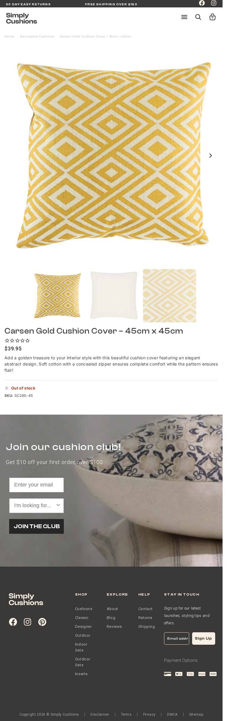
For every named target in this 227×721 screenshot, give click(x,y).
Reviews (114, 626)
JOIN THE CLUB (37, 526)
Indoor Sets (81, 647)
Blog (111, 617)
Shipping (146, 626)
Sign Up (203, 638)
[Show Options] (58, 506)
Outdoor (82, 635)
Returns (145, 617)
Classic (82, 617)
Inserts (81, 674)
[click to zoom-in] (113, 155)
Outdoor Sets (82, 662)
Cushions (84, 609)
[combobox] (34, 506)
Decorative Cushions (37, 36)
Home (9, 36)
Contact (145, 609)
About (112, 609)
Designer (83, 626)
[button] (208, 14)
